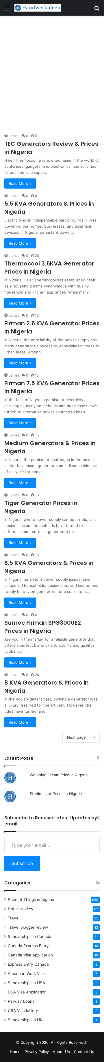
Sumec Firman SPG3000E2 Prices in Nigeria (42, 627)
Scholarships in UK (25, 1019)
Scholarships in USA (26, 982)
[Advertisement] (52, 74)
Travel (13, 918)
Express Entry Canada (28, 964)
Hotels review (20, 908)
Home (15, 1051)
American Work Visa (26, 973)
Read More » (20, 183)
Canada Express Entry (28, 945)
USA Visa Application (27, 992)
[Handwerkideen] (37, 8)
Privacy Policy (37, 1051)
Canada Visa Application (30, 955)
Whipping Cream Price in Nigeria (59, 774)
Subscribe (22, 863)
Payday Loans (21, 1001)
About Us (61, 1051)
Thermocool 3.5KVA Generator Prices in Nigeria (49, 267)
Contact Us (84, 1051)
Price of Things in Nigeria (31, 899)
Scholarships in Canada (29, 936)
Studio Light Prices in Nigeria (56, 793)
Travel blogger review (28, 927)
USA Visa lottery (23, 1010)
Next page (76, 737)
